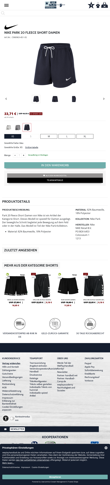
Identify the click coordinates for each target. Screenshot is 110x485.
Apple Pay (90, 366)
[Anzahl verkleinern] (15, 155)
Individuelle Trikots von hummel (41, 388)
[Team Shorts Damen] (68, 289)
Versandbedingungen (12, 377)
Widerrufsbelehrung (11, 391)
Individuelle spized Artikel (39, 394)
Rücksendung (8, 384)
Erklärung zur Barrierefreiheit (9, 402)
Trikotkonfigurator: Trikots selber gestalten (41, 383)
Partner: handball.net (67, 375)
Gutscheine (7, 373)
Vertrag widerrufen (11, 363)
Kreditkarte (90, 373)
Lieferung (6, 380)
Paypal (88, 363)
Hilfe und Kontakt (10, 366)
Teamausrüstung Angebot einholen (38, 364)
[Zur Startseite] (55, 5)
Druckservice (36, 374)
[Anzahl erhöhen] (23, 155)
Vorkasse (89, 380)
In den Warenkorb (55, 165)
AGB (4, 387)
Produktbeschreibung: (16, 209)
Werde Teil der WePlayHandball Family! (65, 366)
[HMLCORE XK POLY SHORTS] (42, 289)
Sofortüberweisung (94, 370)
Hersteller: (82, 224)
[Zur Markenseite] (11, 27)
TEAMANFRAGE (55, 180)
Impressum (7, 397)
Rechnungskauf (92, 377)
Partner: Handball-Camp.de (66, 380)
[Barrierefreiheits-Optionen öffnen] (5, 418)
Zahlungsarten (9, 370)
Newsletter (62, 372)
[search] (55, 13)
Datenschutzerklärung (12, 394)
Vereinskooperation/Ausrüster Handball (44, 370)
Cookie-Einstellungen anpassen (12, 408)
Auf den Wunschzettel (56, 175)
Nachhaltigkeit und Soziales (66, 389)
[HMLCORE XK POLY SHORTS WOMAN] (94, 289)
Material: (81, 209)
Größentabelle (31, 147)
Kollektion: (82, 219)
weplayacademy (65, 384)
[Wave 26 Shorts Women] (16, 289)
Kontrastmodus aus (22, 418)
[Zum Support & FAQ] (91, 4)
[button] (6, 5)
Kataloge (34, 378)
